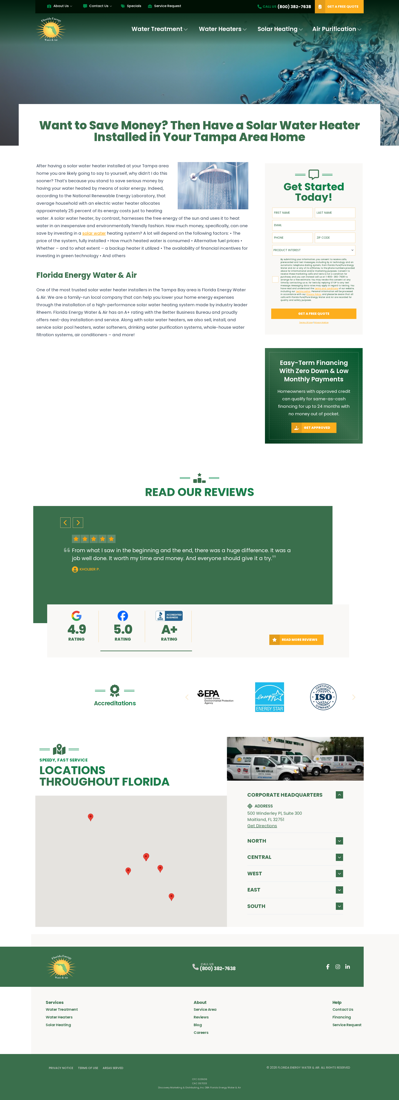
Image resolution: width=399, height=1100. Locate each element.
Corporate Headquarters (285, 795)
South (256, 906)
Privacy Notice (61, 1068)
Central (259, 857)
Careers (201, 1032)
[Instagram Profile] (337, 966)
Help (337, 1002)
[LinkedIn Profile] (347, 966)
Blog (198, 1024)
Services (54, 1002)
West (254, 873)
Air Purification (334, 29)
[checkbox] (275, 279)
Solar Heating (278, 29)
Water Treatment (157, 29)
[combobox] (313, 250)
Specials (134, 6)
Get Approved (317, 427)
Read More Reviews (299, 639)
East (253, 889)
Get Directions (262, 826)
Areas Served (113, 1068)
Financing (341, 1017)
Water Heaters (220, 29)
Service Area (205, 1009)
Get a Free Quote (342, 6)
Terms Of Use (88, 1068)
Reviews (201, 1017)
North (256, 841)
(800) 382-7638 (217, 968)
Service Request (167, 6)
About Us (61, 6)
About (200, 1002)
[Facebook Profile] (327, 966)
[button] (90, 817)
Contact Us (98, 6)
